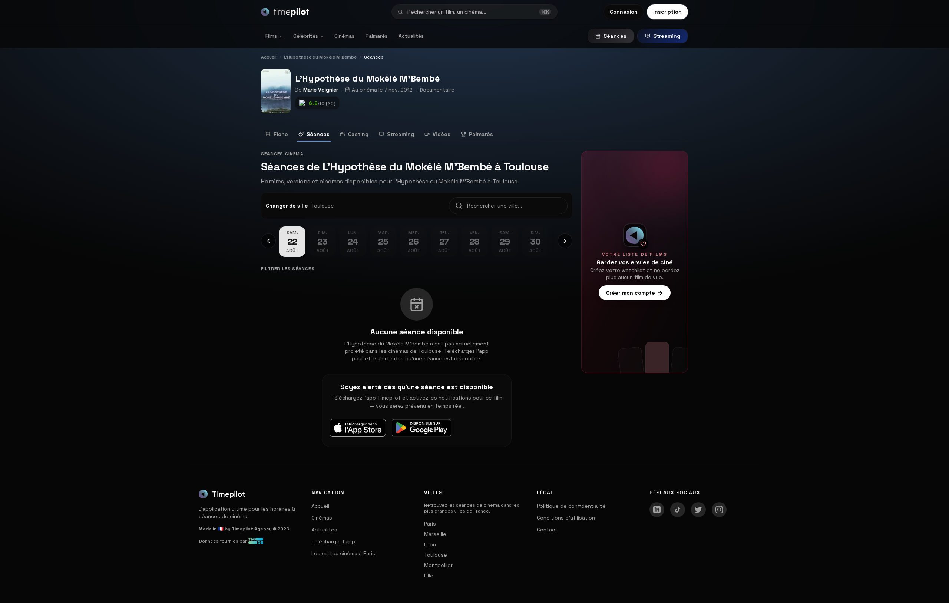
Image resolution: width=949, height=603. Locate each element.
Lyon (430, 544)
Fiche (281, 134)
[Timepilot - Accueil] (285, 11)
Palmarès (376, 36)
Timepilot (229, 494)
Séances (615, 36)
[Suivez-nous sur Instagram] (719, 509)
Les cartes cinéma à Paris (343, 553)
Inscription (667, 12)
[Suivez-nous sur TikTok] (677, 509)
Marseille (435, 534)
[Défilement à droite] (565, 240)
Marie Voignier (320, 89)
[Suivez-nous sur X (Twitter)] (698, 509)
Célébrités (305, 36)
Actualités (411, 36)
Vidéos (441, 134)
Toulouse (435, 554)
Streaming (666, 36)
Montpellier (438, 565)
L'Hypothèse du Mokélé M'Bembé (367, 78)
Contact (547, 529)
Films (271, 36)
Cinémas (344, 36)
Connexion (624, 12)
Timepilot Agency (252, 529)
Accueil (320, 506)
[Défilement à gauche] (268, 240)
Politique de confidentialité (571, 506)
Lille (428, 575)
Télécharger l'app (333, 541)
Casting (358, 134)
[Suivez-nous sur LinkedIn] (656, 509)
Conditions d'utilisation (566, 517)
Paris (430, 523)
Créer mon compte (630, 292)
